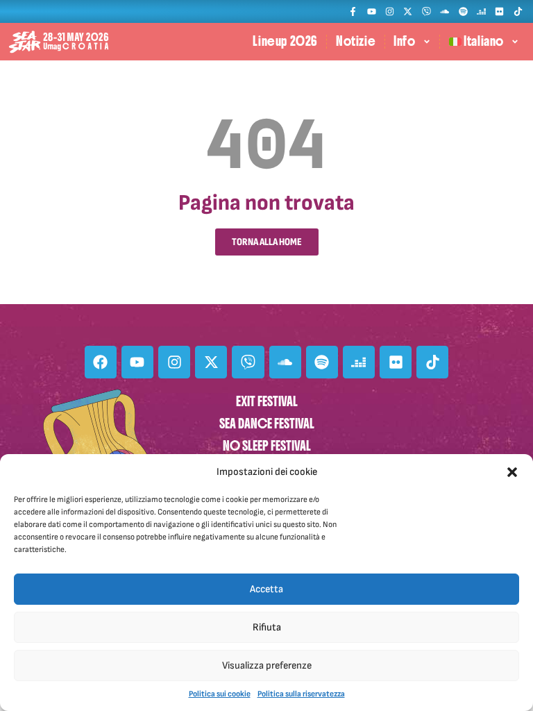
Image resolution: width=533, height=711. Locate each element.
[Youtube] (371, 11)
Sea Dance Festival (266, 424)
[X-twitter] (408, 11)
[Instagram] (390, 11)
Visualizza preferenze (267, 665)
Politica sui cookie (220, 694)
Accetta (266, 589)
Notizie (355, 41)
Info (404, 41)
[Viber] (426, 11)
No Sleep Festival (267, 446)
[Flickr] (499, 11)
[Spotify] (463, 11)
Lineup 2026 (285, 41)
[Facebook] (101, 362)
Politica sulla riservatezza (301, 694)
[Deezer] (481, 11)
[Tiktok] (518, 11)
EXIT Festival (267, 402)
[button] (512, 472)
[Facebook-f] (353, 11)
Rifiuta (267, 627)
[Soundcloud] (444, 11)
